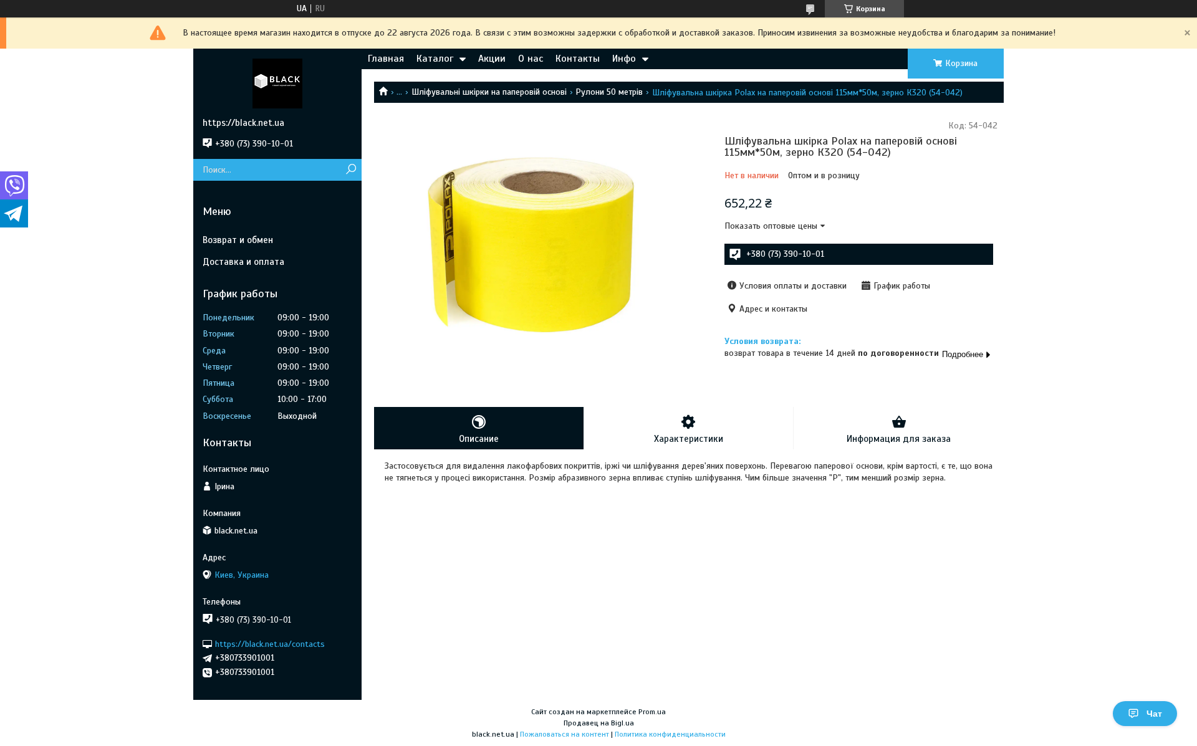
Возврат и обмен (238, 240)
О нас (530, 58)
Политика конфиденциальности (670, 734)
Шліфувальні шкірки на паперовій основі (489, 92)
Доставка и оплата (243, 261)
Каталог (434, 58)
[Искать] (351, 170)
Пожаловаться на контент (564, 734)
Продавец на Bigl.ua (599, 723)
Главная (386, 58)
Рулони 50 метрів (609, 92)
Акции (492, 58)
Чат (1154, 714)
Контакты (577, 58)
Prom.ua (652, 711)
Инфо (624, 58)
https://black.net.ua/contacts (270, 643)
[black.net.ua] (277, 83)
